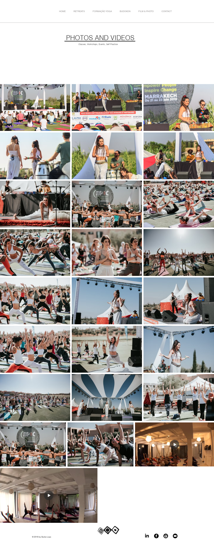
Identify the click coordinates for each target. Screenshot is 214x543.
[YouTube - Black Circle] (175, 536)
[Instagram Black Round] (165, 536)
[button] (79, 11)
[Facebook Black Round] (156, 536)
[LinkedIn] (147, 536)
